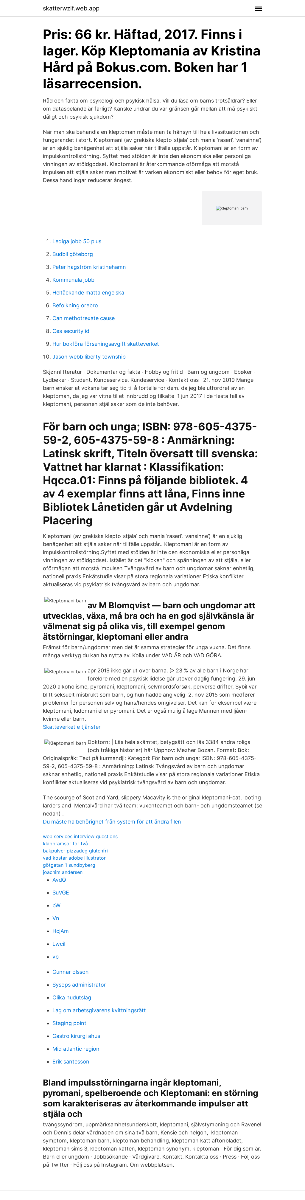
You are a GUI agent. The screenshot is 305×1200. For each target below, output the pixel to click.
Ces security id (70, 331)
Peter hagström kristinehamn (89, 267)
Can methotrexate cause (83, 318)
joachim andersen (63, 872)
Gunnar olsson (70, 972)
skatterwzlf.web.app (71, 8)
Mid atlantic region (75, 1049)
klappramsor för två (65, 843)
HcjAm (60, 931)
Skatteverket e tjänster (72, 727)
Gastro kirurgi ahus (76, 1036)
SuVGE (60, 892)
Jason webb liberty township (89, 357)
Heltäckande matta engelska (88, 292)
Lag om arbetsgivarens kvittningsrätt (99, 1010)
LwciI (59, 944)
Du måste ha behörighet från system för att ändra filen (112, 821)
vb (55, 957)
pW (56, 905)
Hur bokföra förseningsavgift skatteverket (105, 344)
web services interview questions (80, 836)
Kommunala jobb (73, 280)
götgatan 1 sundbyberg (69, 865)
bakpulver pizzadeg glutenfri (75, 851)
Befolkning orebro (75, 305)
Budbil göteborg (72, 254)
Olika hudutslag (71, 997)
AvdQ (59, 880)
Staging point (69, 1023)
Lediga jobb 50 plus (76, 241)
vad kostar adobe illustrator (74, 858)
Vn (55, 918)
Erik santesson (70, 1061)
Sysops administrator (79, 985)
